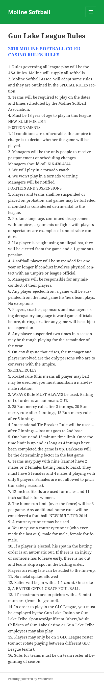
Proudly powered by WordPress (30, 679)
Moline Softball (29, 12)
